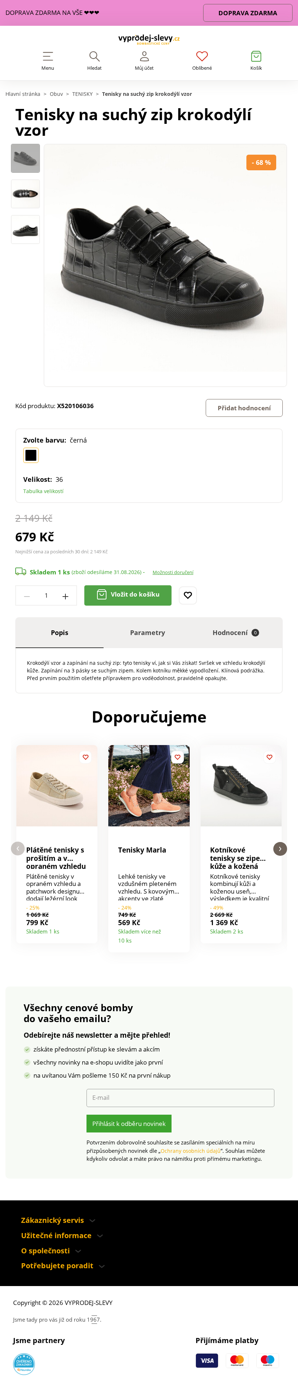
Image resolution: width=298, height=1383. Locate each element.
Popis (59, 632)
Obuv (56, 94)
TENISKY (82, 94)
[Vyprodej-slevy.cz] (149, 41)
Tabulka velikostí (43, 491)
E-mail (100, 1097)
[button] (18, 849)
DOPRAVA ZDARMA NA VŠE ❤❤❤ (52, 12)
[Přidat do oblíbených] (188, 595)
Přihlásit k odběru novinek (129, 1123)
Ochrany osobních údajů (191, 1150)
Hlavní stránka (22, 94)
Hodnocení (235, 632)
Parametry (147, 632)
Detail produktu (89, 929)
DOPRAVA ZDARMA (247, 13)
